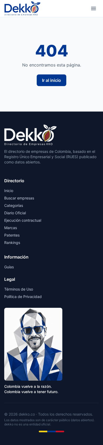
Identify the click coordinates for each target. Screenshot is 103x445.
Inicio (8, 190)
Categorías (13, 205)
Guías (9, 267)
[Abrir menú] (93, 8)
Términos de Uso (18, 289)
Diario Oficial (15, 213)
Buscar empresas (19, 198)
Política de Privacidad (23, 296)
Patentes (12, 235)
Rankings (12, 242)
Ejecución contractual (22, 220)
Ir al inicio (51, 80)
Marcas (10, 227)
